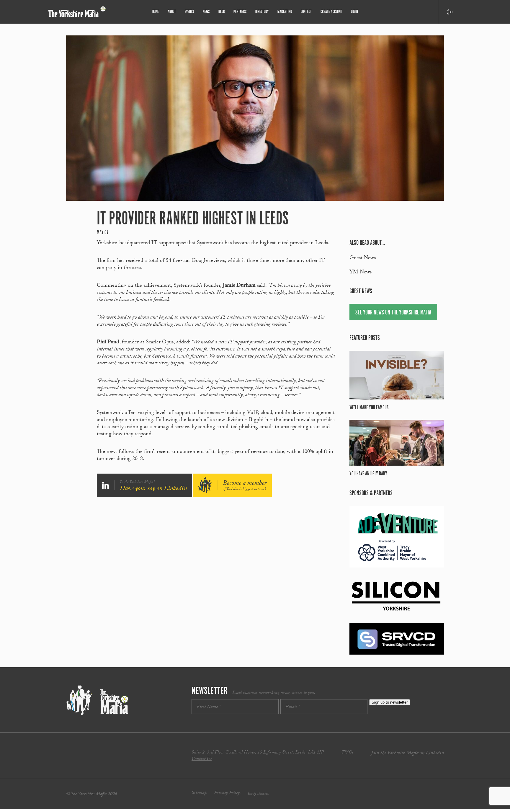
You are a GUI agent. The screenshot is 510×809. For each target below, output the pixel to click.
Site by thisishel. (258, 794)
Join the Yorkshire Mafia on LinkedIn (407, 753)
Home (155, 11)
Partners (239, 11)
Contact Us (202, 759)
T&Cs (347, 753)
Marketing (284, 11)
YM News (360, 272)
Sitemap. (199, 793)
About (172, 11)
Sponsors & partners (371, 493)
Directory (262, 11)
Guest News (362, 258)
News (206, 11)
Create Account (331, 11)
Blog (221, 11)
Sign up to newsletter (390, 702)
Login (354, 11)
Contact (306, 11)
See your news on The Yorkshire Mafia (393, 312)
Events (189, 11)
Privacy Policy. (227, 793)
